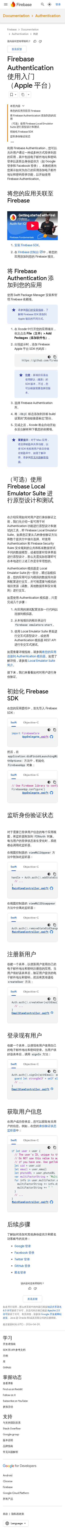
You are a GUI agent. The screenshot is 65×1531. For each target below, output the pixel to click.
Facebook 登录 (24, 1253)
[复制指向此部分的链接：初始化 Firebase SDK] (22, 698)
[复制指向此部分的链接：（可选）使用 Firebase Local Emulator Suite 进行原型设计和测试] (10, 507)
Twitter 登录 (22, 1259)
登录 (58, 4)
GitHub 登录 (22, 1266)
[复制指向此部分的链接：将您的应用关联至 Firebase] (33, 201)
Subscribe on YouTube (15, 1401)
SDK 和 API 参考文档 (14, 1349)
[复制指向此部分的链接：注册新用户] (39, 954)
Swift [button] (14, 722)
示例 (5, 1355)
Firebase (12, 29)
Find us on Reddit (12, 1389)
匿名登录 (20, 1272)
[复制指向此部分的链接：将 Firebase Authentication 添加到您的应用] (45, 285)
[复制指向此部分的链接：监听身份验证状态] (10, 822)
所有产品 (8, 1498)
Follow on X (9, 1395)
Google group (11, 1434)
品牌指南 (8, 1446)
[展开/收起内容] (23, 106)
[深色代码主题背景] (49, 357)
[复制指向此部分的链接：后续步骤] (34, 1225)
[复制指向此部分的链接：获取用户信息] (45, 1112)
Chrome (7, 1481)
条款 (5, 1513)
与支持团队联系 (12, 1422)
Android (7, 1475)
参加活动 (8, 1406)
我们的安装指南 (34, 310)
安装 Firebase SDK (26, 245)
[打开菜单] (5, 4)
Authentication (47, 16)
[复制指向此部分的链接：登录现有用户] (45, 1036)
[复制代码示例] (55, 357)
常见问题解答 (10, 1452)
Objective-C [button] (31, 722)
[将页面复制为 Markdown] (23, 95)
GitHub (7, 1367)
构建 (35, 34)
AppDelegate (35, 736)
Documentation (16, 16)
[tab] (13, 722)
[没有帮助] (40, 41)
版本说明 (8, 1440)
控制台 (28, 252)
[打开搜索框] (42, 4)
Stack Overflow (12, 1428)
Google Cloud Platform (16, 1493)
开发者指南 (9, 1344)
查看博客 (8, 1383)
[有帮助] (35, 41)
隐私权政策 (17, 1513)
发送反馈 (17, 49)
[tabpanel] (32, 737)
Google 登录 (22, 1246)
